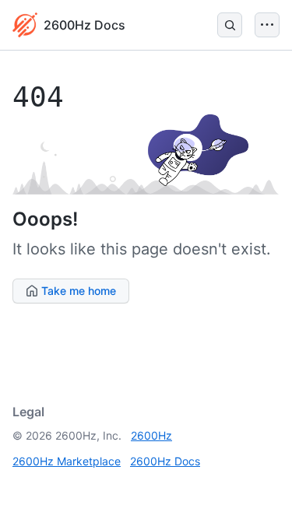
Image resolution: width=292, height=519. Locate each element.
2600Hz (151, 435)
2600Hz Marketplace (66, 461)
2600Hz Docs (165, 461)
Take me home (77, 290)
